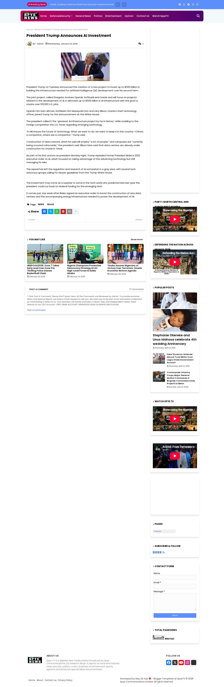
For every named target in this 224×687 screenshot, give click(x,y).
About (40, 680)
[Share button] (75, 211)
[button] (118, 4)
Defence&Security (60, 15)
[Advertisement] (176, 109)
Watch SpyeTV (160, 15)
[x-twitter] (193, 5)
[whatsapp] (184, 5)
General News (83, 15)
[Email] (69, 211)
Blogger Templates (164, 678)
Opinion (129, 15)
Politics (98, 15)
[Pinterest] (63, 211)
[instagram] (197, 5)
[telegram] (188, 5)
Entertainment (113, 15)
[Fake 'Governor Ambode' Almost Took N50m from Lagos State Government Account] (159, 358)
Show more (137, 239)
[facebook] (180, 5)
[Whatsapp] (57, 211)
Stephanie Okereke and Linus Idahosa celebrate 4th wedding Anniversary (175, 339)
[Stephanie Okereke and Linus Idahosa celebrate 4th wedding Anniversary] (175, 312)
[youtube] (181, 662)
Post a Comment (36, 310)
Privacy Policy (65, 680)
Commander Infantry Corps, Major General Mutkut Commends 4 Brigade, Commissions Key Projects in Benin (181, 378)
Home (43, 15)
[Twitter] (50, 211)
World (37, 29)
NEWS (41, 204)
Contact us (143, 15)
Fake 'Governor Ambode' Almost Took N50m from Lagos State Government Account (180, 358)
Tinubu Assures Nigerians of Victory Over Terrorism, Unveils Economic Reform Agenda (124, 268)
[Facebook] (44, 211)
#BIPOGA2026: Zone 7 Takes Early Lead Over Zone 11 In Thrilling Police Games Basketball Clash (43, 269)
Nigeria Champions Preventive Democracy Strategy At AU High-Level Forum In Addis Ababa (84, 269)
